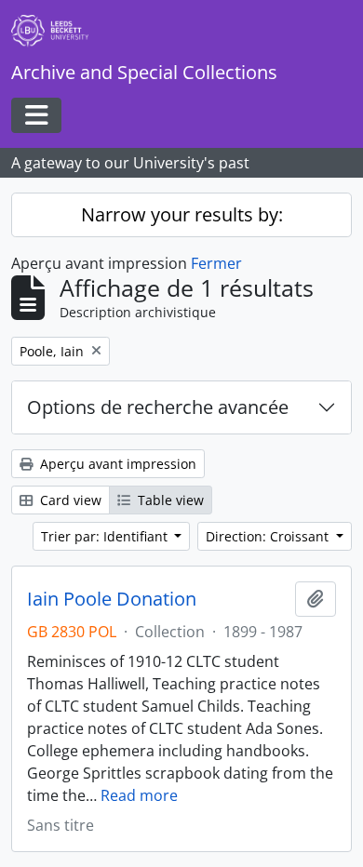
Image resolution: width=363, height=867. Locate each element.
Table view (169, 500)
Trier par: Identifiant (106, 536)
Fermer (216, 263)
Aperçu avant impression (116, 464)
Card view (68, 500)
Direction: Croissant (269, 536)
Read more (139, 795)
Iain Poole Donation (111, 599)
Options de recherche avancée (158, 407)
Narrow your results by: (182, 214)
